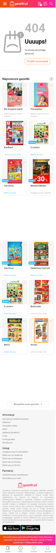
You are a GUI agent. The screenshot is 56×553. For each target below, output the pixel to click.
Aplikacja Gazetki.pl (10, 432)
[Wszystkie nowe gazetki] (51, 78)
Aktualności (7, 442)
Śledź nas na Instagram (12, 458)
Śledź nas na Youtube (11, 462)
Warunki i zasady (37, 540)
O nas (4, 436)
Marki (4, 429)
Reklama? (6, 422)
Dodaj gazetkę (8, 439)
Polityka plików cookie (34, 543)
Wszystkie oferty (9, 426)
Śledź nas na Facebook (12, 455)
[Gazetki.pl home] (19, 4)
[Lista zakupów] (45, 3)
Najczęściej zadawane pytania (15, 419)
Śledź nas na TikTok (11, 465)
